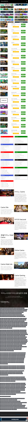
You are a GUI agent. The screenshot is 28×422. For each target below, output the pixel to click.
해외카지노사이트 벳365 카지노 (19, 373)
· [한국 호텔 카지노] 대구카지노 (4, 165)
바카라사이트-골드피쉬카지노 (17, 341)
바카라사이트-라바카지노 (9, 330)
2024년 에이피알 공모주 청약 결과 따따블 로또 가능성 (6, 401)
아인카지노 (19, 321)
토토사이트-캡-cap (22, 388)
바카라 (15, 221)
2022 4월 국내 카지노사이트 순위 (4, 362)
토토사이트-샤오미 (12, 388)
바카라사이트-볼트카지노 (10, 331)
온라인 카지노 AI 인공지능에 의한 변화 (4, 316)
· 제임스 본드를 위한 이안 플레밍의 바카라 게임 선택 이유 (5, 145)
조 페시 (17, 201)
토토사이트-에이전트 (3, 394)
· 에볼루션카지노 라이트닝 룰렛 (4, 183)
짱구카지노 (13, 322)
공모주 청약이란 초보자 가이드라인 (16, 401)
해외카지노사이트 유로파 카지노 (11, 372)
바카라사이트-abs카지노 (16, 335)
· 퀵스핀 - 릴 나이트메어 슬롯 (18, 154)
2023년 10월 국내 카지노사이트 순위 (4, 354)
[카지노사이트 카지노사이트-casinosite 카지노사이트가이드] (21, 208)
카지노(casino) (22, 201)
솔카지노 (21, 318)
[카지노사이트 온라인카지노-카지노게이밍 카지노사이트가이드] (7, 276)
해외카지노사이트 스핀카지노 (19, 372)
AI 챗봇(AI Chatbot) (14, 409)
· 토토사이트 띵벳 (17, 173)
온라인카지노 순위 (2, 313)
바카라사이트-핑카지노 (23, 338)
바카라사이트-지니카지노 (3, 330)
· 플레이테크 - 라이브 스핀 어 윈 (18, 153)
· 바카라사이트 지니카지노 (18, 145)
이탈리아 (16, 224)
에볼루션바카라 (6, 309)
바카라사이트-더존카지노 (9, 345)
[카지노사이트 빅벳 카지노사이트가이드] (21, 20)
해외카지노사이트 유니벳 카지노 (4, 373)
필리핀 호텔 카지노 (25, 309)
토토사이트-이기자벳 (8, 394)
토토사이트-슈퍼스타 (3, 388)
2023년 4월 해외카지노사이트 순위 (20, 367)
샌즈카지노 (8, 326)
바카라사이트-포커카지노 (17, 334)
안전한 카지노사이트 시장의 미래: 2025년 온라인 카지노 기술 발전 (7, 398)
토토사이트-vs (7, 388)
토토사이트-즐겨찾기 (13, 387)
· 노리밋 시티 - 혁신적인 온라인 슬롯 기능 (19, 161)
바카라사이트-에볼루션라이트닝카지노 (17, 345)
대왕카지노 (2, 318)
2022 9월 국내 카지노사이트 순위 (12, 359)
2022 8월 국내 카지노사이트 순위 (20, 359)
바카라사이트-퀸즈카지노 (3, 338)
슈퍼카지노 (11, 321)
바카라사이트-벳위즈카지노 (16, 338)
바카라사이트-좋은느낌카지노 (24, 334)
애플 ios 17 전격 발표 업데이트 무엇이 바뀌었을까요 (19, 406)
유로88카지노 (17, 318)
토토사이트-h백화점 (13, 391)
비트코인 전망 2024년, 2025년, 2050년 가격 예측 (5, 402)
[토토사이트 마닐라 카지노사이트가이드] (6, 5)
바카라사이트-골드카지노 (3, 346)
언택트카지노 (24, 326)
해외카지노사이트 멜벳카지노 (11, 373)
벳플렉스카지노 (21, 325)
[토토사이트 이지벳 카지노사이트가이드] (21, 12)
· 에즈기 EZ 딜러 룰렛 (17, 156)
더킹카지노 (6, 325)
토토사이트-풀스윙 (7, 387)
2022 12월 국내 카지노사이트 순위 (12, 358)
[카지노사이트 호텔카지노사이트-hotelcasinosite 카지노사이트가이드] (21, 265)
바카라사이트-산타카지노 (16, 331)
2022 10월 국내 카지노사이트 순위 (4, 359)
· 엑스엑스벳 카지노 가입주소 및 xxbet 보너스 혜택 (19, 142)
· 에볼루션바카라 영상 (17, 177)
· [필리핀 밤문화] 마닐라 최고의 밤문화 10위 (5, 173)
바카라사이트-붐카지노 (10, 342)
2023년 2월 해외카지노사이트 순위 (12, 368)
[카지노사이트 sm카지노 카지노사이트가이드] (5, 31)
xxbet (13, 318)
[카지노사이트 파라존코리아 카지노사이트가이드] (6, 22)
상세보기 (24, 24)
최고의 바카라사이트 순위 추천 (13, 316)
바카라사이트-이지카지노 (3, 335)
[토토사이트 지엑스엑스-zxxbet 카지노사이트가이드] (6, 15)
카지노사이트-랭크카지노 (3, 321)
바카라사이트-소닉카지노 (3, 334)
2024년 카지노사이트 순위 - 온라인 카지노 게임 (5, 396)
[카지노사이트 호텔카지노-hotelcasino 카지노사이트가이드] (21, 236)
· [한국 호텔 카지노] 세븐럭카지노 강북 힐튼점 (5, 162)
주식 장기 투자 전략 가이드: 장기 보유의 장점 (19, 398)
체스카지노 (2, 322)
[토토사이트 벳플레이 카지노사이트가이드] (21, 9)
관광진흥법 (16, 196)
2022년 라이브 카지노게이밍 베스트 (19, 312)
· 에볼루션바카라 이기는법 (18, 176)
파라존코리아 (5, 318)
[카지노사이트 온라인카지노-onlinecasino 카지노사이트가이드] (7, 251)
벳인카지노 (9, 325)
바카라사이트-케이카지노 (9, 338)
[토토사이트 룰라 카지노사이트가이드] (5, 113)
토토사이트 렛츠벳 (7, 378)
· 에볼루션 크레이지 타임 (3, 182)
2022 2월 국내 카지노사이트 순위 (20, 362)
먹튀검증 (6, 312)
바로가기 (24, 26)
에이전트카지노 (10, 318)
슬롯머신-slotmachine (22, 194)
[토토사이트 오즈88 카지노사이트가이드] (6, 17)
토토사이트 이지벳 (18, 378)
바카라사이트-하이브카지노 (3, 342)
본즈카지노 (15, 326)
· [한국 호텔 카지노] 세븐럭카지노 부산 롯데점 (5, 161)
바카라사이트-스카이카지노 (24, 341)
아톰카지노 (5, 322)
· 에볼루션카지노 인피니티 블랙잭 (4, 186)
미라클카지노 (25, 322)
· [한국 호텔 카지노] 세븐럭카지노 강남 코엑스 (5, 163)
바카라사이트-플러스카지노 (3, 350)
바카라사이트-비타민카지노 (3, 331)
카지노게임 (11, 309)
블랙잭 (15, 194)
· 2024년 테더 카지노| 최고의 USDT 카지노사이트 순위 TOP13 (5, 156)
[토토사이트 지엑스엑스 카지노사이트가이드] (5, 106)
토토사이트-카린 (13, 384)
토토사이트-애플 (2, 387)
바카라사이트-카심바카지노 (10, 349)
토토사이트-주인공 (18, 387)
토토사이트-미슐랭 (8, 384)
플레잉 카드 (16, 197)
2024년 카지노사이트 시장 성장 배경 (20, 316)
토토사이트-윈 (18, 383)
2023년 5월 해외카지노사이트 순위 (12, 367)
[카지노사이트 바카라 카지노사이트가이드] (7, 220)
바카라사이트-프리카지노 (23, 331)
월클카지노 (21, 322)
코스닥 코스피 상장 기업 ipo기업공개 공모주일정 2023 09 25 (6, 406)
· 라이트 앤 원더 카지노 (17, 165)
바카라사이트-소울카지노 (3, 345)
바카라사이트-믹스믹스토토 (23, 330)
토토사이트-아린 (13, 383)
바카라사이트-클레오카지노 (23, 342)
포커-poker (7, 313)
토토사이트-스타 (13, 394)
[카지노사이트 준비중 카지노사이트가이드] (5, 100)
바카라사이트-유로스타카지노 (10, 334)
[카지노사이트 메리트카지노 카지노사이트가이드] (5, 63)
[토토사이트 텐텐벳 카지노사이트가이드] (6, 7)
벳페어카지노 (13, 325)
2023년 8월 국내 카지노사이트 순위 (21, 354)
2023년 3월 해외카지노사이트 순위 (4, 368)
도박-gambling (19, 195)
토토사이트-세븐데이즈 (8, 383)
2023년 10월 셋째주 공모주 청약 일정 (22, 402)
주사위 (25, 196)
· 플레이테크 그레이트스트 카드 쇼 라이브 (19, 157)
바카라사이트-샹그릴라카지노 (23, 346)
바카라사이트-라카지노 (22, 335)
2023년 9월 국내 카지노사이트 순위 (12, 354)
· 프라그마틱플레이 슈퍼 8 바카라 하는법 (19, 155)
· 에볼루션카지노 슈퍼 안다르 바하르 (5, 185)
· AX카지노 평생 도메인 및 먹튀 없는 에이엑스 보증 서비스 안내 (19, 141)
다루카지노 (17, 325)
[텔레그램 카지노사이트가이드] (6, 12)
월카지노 (8, 321)
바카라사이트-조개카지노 (16, 330)
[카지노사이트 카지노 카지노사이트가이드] (7, 192)
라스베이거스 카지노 (19, 309)
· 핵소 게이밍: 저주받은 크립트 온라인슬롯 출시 (5, 142)
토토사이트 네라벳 (23, 378)
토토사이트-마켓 (18, 391)
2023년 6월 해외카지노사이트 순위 (4, 367)
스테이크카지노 (19, 326)
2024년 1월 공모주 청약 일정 (14, 402)
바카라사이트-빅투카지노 (9, 335)
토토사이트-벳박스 (23, 387)
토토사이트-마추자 (23, 384)
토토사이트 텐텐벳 (13, 378)
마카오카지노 (17, 322)
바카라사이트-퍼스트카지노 (10, 350)
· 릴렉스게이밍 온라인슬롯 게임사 (18, 162)
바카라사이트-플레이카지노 (3, 341)
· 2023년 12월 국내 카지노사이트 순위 (5, 157)
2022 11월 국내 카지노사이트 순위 (20, 358)
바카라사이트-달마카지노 (9, 346)
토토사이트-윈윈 (17, 388)
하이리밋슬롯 (9, 322)
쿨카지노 (1, 326)
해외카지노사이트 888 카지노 (3, 372)
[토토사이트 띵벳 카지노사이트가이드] (6, 9)
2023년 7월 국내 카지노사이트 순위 (4, 355)
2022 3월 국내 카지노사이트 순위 (12, 362)
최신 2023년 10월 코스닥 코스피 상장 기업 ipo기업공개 (6, 405)
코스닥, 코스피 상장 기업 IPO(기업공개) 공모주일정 (6, 409)
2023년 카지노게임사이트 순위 (11, 312)
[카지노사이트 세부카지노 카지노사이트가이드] (21, 5)
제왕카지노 (15, 321)
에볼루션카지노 (2, 309)
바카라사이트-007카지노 (16, 346)
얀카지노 (12, 326)
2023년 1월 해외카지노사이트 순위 (20, 368)
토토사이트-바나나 (23, 383)
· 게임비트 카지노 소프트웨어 (18, 163)
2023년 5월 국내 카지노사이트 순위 (21, 355)
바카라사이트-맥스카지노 (3, 349)
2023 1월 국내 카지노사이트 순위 (4, 358)
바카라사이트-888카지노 (10, 341)
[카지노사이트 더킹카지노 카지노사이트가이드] (5, 69)
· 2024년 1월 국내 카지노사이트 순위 (5, 155)
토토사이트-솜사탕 (2, 383)
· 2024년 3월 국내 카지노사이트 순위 (5, 153)
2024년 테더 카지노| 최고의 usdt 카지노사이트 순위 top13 (15, 313)
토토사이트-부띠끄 (2, 391)
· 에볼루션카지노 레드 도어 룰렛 (4, 184)
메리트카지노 (24, 318)
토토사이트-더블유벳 (3, 384)
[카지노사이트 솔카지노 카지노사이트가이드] (5, 38)
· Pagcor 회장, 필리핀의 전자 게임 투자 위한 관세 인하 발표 (5, 141)
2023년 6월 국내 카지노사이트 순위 (12, 355)
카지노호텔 (15, 309)
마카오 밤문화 (2, 312)
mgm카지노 (2, 325)
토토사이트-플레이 (18, 384)
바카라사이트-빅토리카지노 (16, 342)
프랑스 (26, 223)
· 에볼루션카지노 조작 (3, 177)
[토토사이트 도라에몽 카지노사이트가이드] (6, 20)
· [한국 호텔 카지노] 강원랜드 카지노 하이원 (5, 164)
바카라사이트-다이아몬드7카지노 (17, 349)
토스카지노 (23, 321)
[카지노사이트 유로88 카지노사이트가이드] (21, 17)
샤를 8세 (22, 223)
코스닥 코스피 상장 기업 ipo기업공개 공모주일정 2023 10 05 (19, 405)
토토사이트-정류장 (8, 391)
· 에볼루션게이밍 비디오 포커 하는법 (5, 176)
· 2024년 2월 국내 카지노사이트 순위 (5, 154)
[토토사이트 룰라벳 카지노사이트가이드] (21, 15)
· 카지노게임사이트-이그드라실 (18, 164)
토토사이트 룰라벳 (2, 378)
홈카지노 (25, 325)
